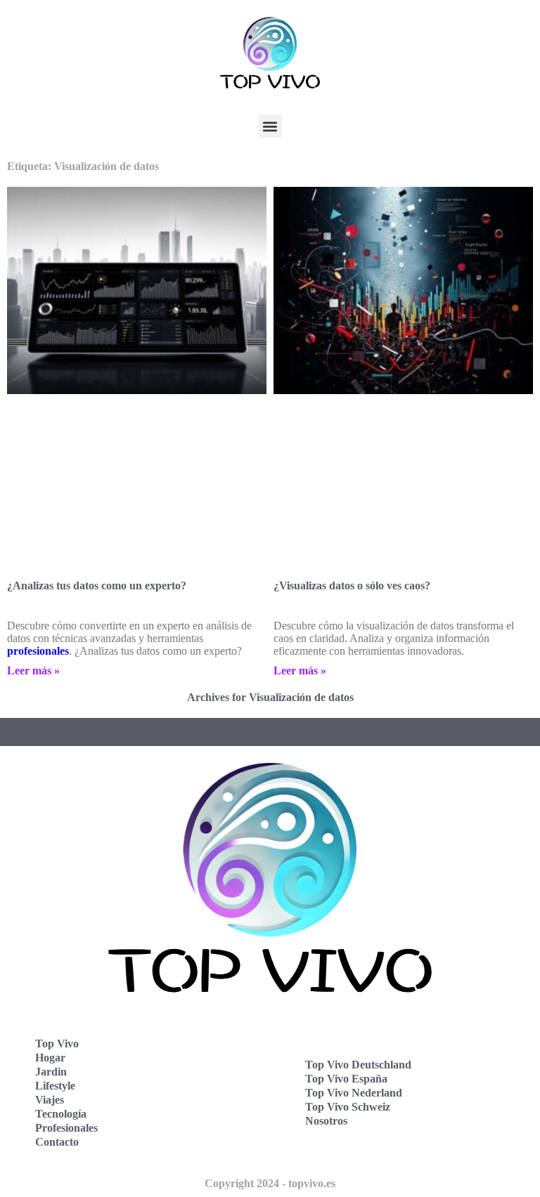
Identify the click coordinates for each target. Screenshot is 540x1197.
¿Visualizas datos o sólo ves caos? (352, 585)
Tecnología (60, 1114)
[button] (270, 126)
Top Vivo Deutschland (358, 1065)
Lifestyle (55, 1086)
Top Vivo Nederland (353, 1093)
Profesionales (66, 1128)
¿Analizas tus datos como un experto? (96, 585)
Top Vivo (57, 1043)
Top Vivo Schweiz (347, 1107)
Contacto (57, 1142)
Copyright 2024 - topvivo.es (270, 1183)
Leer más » (33, 670)
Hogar (50, 1058)
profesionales (38, 651)
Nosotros (326, 1121)
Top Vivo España (346, 1079)
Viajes (49, 1100)
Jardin (51, 1072)
